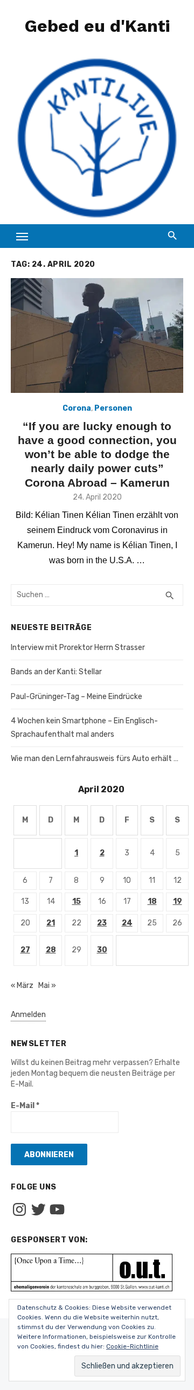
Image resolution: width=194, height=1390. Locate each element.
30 (102, 950)
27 (25, 950)
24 (127, 923)
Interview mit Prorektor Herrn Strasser (78, 647)
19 (177, 901)
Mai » (47, 985)
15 (76, 901)
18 (152, 901)
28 (51, 950)
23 (102, 923)
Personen (113, 408)
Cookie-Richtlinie (132, 1346)
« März (22, 985)
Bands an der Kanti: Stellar (56, 671)
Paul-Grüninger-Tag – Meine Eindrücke (76, 696)
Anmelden (28, 1014)
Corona (77, 408)
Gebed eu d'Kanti (97, 26)
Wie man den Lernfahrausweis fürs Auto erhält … (94, 758)
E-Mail (25, 1105)
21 (50, 923)
